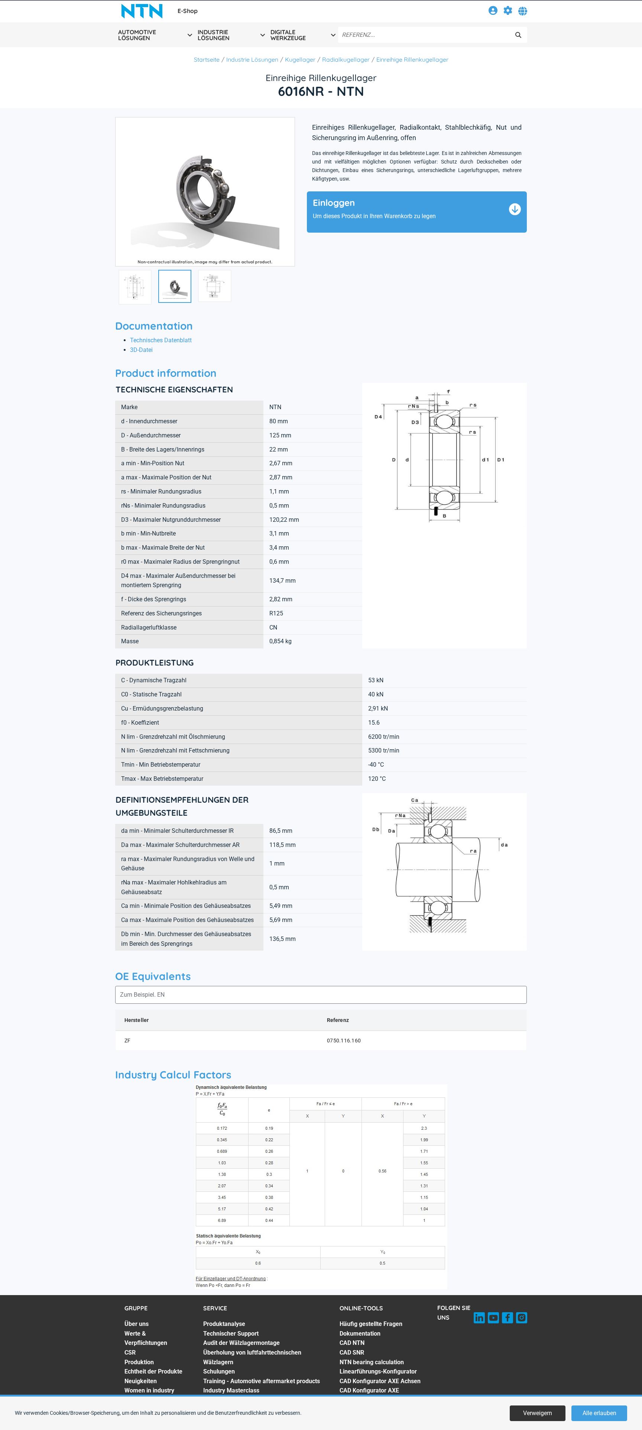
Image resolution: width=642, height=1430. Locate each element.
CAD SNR (352, 1352)
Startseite (207, 59)
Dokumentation (360, 1333)
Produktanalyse (224, 1323)
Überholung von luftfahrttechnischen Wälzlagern (252, 1357)
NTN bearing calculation (372, 1362)
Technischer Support (231, 1333)
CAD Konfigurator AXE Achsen (380, 1381)
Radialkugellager (346, 59)
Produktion (139, 1362)
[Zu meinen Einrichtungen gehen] (507, 11)
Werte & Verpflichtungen (145, 1338)
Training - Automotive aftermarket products (261, 1381)
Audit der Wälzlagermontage (241, 1342)
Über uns (136, 1323)
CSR (130, 1352)
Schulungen (219, 1371)
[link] (493, 11)
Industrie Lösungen (252, 59)
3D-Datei (141, 349)
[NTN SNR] (142, 11)
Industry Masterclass (231, 1390)
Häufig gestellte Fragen (371, 1323)
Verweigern (537, 1413)
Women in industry (149, 1390)
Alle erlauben (599, 1413)
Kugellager (300, 59)
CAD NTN (352, 1342)
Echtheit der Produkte (153, 1371)
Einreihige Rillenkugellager (412, 59)
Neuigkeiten (140, 1381)
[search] (518, 35)
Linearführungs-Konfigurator (378, 1371)
